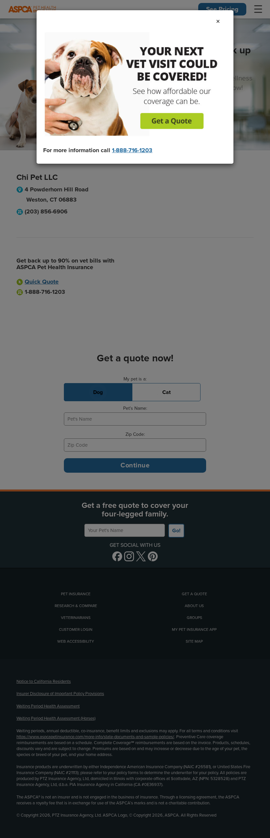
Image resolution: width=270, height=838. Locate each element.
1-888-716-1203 (132, 150)
